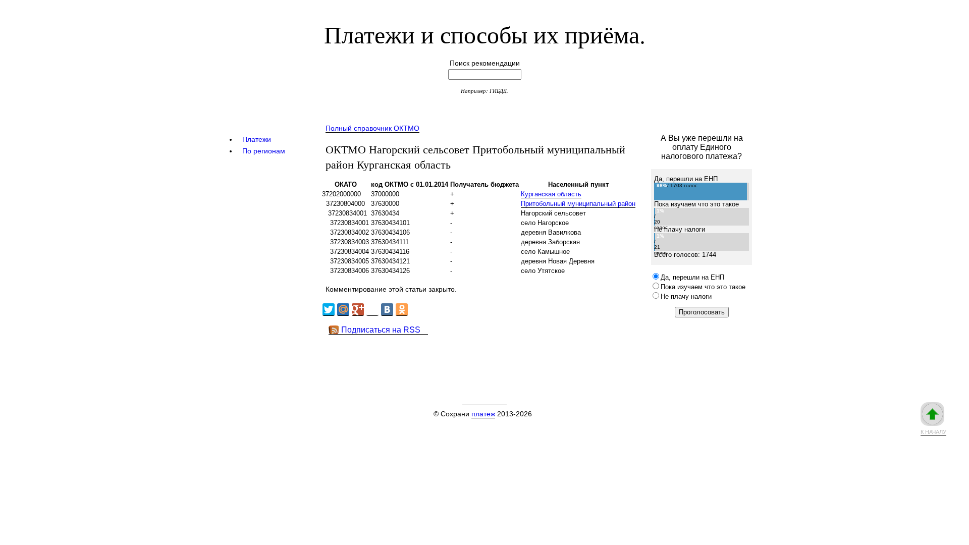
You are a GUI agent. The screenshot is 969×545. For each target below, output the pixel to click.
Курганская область (551, 194)
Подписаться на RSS (380, 329)
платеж (483, 414)
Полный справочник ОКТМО (372, 128)
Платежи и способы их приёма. (484, 34)
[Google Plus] (358, 309)
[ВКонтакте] (387, 309)
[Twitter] (328, 309)
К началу (933, 432)
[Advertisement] (504, 357)
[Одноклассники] (402, 309)
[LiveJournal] (372, 309)
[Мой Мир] (343, 309)
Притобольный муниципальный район (578, 203)
